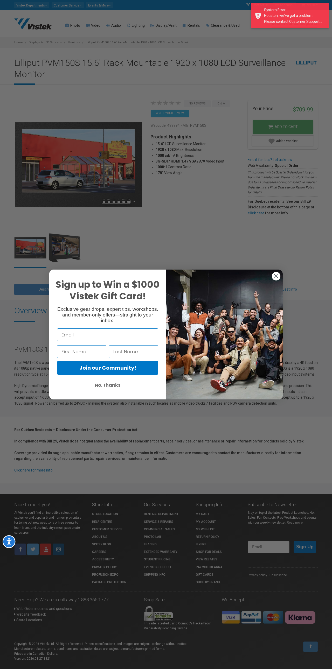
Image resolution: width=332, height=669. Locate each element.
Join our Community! (107, 367)
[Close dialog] (276, 276)
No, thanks (108, 385)
